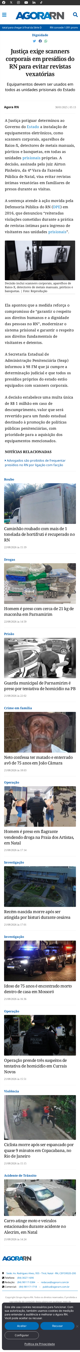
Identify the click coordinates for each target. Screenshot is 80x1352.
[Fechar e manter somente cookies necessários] (77, 1326)
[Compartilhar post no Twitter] (35, 41)
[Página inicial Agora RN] (16, 1259)
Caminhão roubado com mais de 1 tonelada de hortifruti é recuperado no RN (39, 534)
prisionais (32, 157)
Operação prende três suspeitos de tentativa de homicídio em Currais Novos (35, 1066)
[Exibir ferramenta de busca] (75, 14)
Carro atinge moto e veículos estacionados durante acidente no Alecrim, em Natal (35, 1226)
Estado (33, 126)
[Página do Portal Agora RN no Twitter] (13, 2)
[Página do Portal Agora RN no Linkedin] (36, 2)
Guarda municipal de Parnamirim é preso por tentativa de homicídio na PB (40, 685)
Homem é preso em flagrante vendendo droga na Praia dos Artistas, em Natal (39, 837)
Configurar (22, 1335)
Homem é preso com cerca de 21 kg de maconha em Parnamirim (39, 611)
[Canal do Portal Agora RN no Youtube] (28, 2)
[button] (4, 14)
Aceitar (21, 1325)
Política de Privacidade (39, 1344)
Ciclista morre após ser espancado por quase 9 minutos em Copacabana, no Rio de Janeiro (39, 1150)
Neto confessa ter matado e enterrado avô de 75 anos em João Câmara (38, 760)
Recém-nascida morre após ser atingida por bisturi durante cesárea (37, 914)
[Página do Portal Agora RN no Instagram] (20, 2)
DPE (56, 206)
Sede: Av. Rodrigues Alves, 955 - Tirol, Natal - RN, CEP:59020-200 (41, 1273)
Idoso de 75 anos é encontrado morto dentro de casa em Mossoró (38, 988)
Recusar (57, 1325)
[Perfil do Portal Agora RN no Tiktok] (43, 2)
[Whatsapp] (45, 41)
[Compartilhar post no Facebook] (41, 41)
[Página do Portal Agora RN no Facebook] (5, 2)
